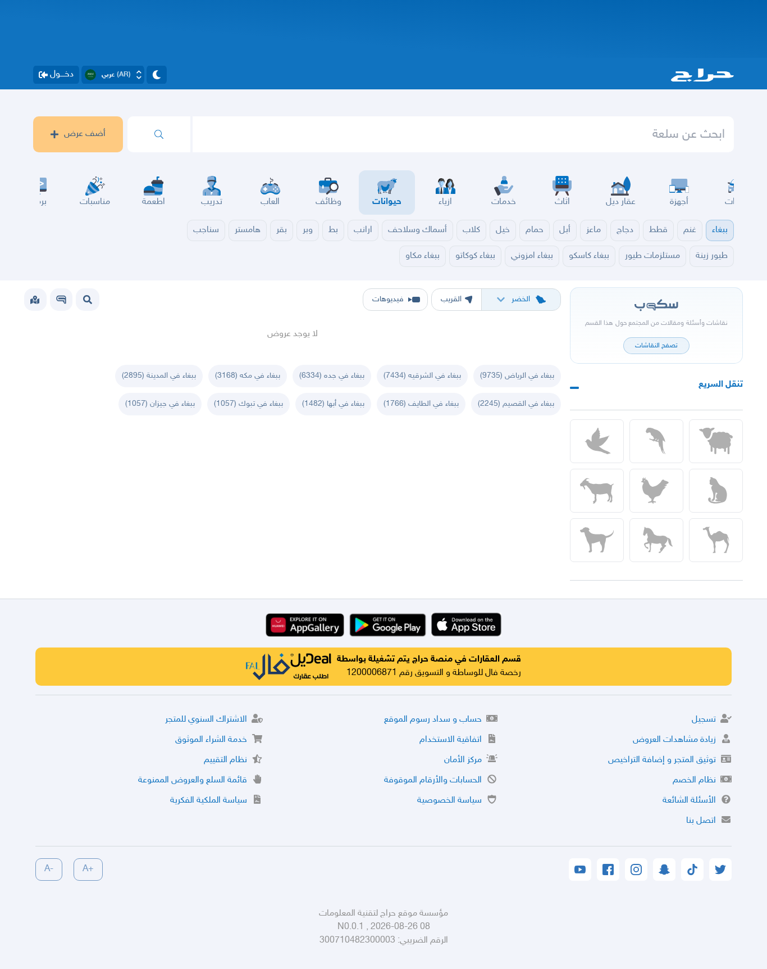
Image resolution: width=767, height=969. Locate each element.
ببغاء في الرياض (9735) (517, 376)
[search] (158, 134)
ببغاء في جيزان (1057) (160, 404)
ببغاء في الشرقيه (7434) (422, 376)
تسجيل (704, 719)
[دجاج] (656, 491)
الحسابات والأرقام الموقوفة (433, 780)
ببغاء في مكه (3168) (247, 376)
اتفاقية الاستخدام (450, 740)
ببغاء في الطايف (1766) (421, 404)
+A (88, 869)
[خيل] (656, 540)
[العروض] (35, 299)
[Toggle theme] (157, 74)
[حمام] (597, 441)
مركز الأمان (463, 760)
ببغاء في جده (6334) (331, 376)
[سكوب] (61, 299)
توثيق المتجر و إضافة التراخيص (662, 760)
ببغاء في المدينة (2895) (159, 376)
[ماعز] (597, 491)
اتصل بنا (701, 821)
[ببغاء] (656, 441)
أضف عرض (85, 134)
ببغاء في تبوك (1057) (248, 404)
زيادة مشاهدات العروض (674, 740)
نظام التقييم (225, 760)
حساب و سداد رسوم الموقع (433, 719)
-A (48, 869)
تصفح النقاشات (656, 346)
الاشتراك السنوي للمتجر (206, 719)
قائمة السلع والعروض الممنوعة (192, 780)
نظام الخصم (694, 780)
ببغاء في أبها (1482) (333, 404)
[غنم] (716, 441)
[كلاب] (597, 540)
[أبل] (716, 540)
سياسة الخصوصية (449, 800)
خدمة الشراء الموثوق (211, 740)
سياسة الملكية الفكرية (208, 800)
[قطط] (716, 491)
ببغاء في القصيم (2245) (516, 404)
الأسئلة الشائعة (689, 800)
